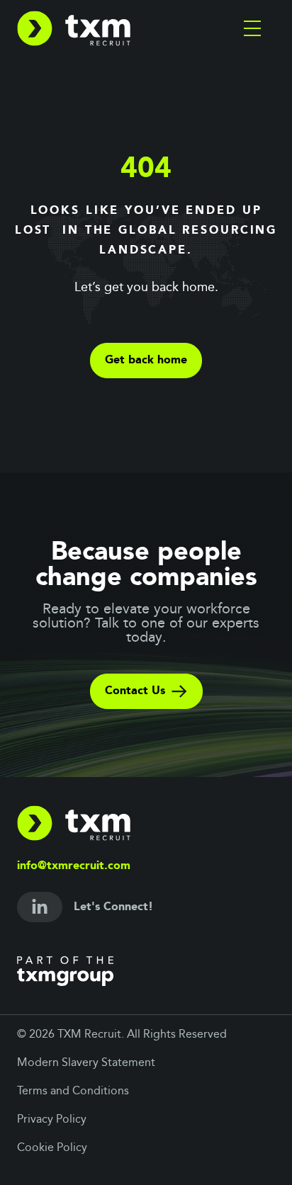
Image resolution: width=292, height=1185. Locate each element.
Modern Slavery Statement (86, 1063)
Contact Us (135, 691)
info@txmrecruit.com (73, 866)
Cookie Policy (52, 1148)
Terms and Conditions (73, 1091)
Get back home (146, 360)
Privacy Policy (51, 1120)
